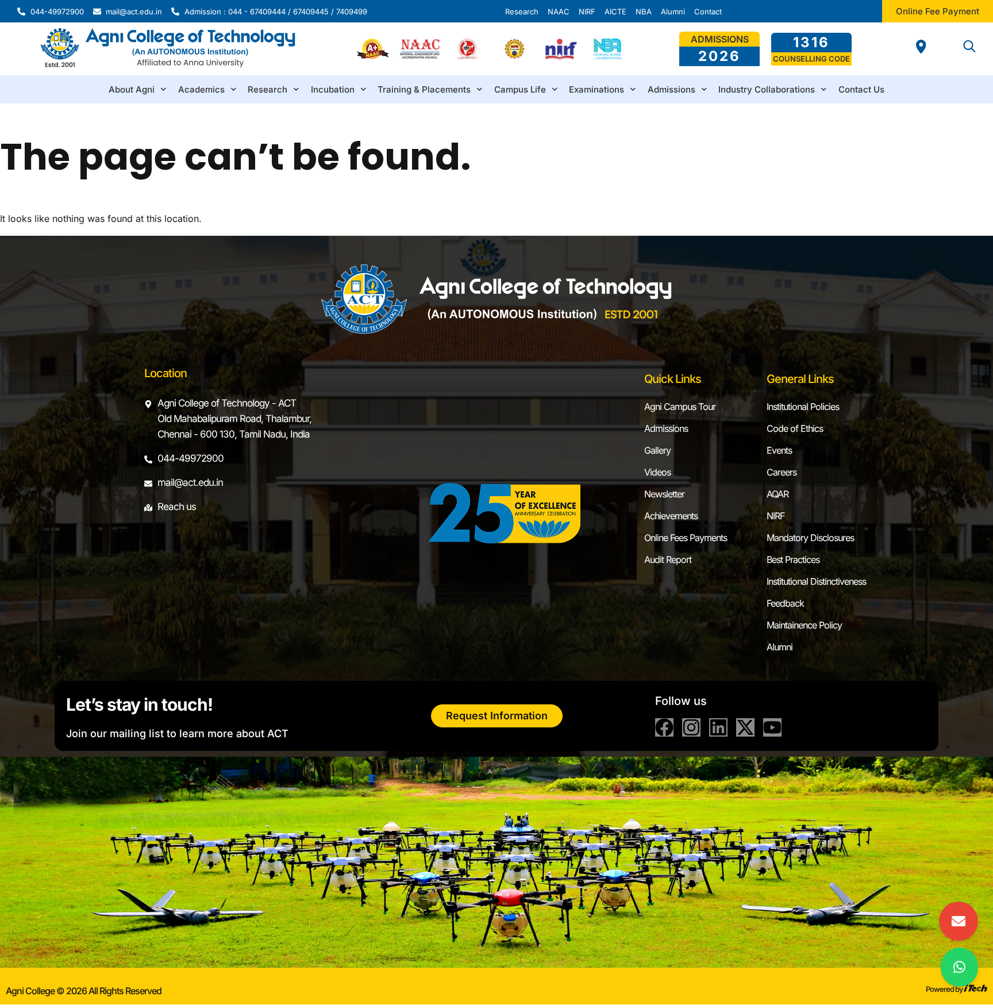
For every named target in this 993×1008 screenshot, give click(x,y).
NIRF (775, 516)
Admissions (671, 89)
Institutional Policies (803, 406)
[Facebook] (664, 727)
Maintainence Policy (804, 625)
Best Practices (793, 559)
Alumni (779, 647)
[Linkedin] (718, 727)
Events (779, 450)
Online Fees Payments (685, 537)
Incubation (333, 89)
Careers (781, 472)
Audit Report (667, 559)
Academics (201, 89)
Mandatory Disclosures (810, 537)
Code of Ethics (795, 428)
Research (267, 89)
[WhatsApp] (959, 967)
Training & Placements (424, 89)
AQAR (777, 494)
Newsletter (664, 494)
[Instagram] (691, 727)
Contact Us (861, 89)
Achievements (671, 516)
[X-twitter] (745, 727)
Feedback (785, 603)
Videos (657, 472)
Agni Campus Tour (679, 406)
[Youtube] (772, 727)
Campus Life (520, 89)
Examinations (596, 89)
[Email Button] (958, 921)
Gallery (657, 450)
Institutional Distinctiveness (816, 581)
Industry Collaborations (766, 89)
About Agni (132, 89)
